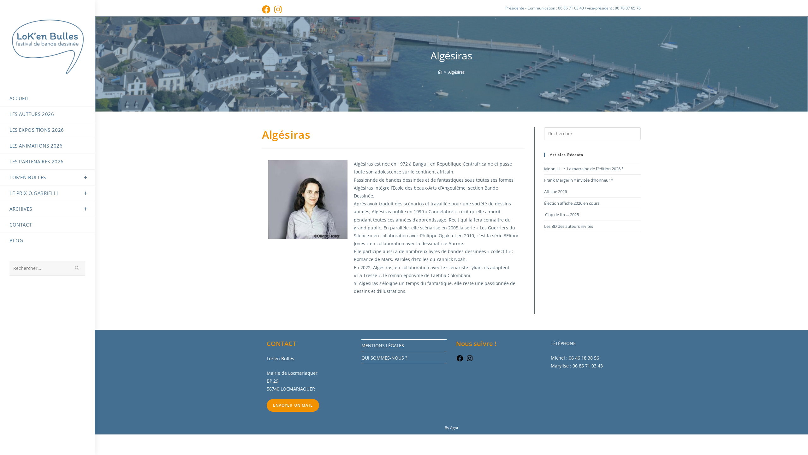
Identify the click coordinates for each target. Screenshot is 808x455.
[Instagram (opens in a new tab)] (278, 9)
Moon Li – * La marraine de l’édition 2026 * (584, 169)
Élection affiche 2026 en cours (571, 203)
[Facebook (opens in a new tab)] (267, 9)
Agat (454, 427)
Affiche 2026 (555, 191)
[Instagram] (469, 360)
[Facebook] (460, 360)
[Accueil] (440, 72)
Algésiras (456, 72)
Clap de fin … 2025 (561, 214)
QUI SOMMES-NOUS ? (384, 358)
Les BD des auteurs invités (568, 226)
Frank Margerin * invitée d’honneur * (578, 180)
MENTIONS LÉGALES (382, 346)
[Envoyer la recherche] (77, 268)
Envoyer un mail (293, 405)
